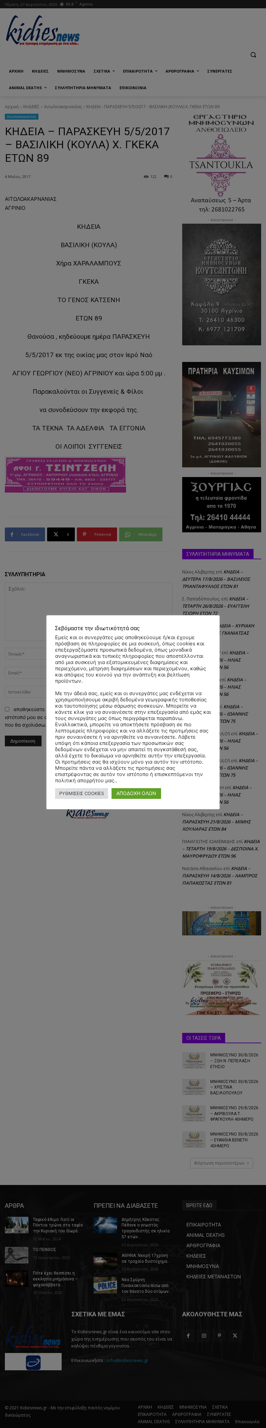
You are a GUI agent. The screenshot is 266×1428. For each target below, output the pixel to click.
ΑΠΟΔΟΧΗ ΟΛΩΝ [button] (136, 793)
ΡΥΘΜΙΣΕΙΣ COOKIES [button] (81, 793)
